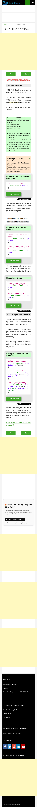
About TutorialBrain (9, 684)
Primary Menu (32, 2)
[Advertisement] (18, 51)
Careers (5, 688)
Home (5, 25)
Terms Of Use (7, 713)
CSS (10, 25)
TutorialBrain (16, 804)
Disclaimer (6, 717)
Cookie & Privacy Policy (10, 710)
